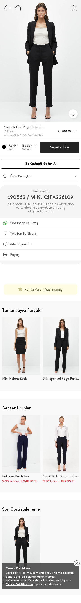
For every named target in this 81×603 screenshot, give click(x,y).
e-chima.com (28, 572)
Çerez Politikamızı (19, 584)
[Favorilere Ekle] (73, 113)
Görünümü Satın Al (40, 164)
